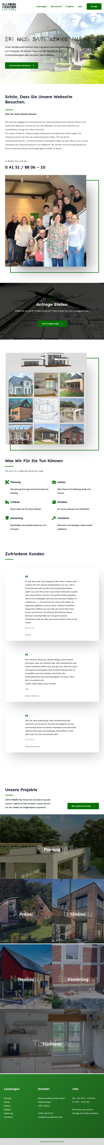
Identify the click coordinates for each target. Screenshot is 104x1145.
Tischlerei (8, 1117)
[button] (21, 65)
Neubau (7, 1109)
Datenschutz (58, 1141)
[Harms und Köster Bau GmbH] (9, 6)
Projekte (70, 6)
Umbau (7, 1105)
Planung (7, 1098)
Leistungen (42, 6)
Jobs (80, 6)
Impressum (45, 1141)
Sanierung (8, 1113)
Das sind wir (56, 6)
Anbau (7, 1102)
